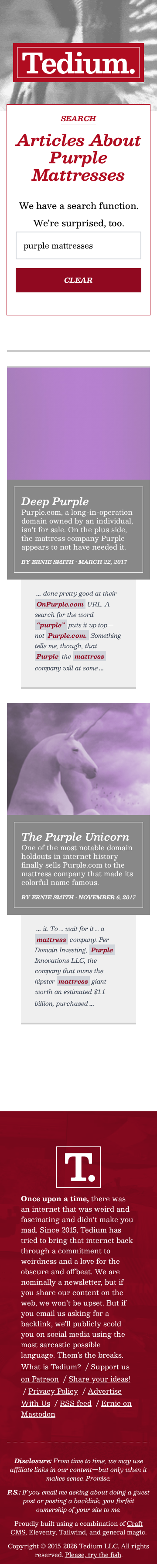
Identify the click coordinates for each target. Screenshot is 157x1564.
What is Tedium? (51, 1366)
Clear (78, 280)
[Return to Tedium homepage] (78, 62)
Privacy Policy (53, 1391)
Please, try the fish (93, 1554)
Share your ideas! (99, 1379)
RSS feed (76, 1403)
